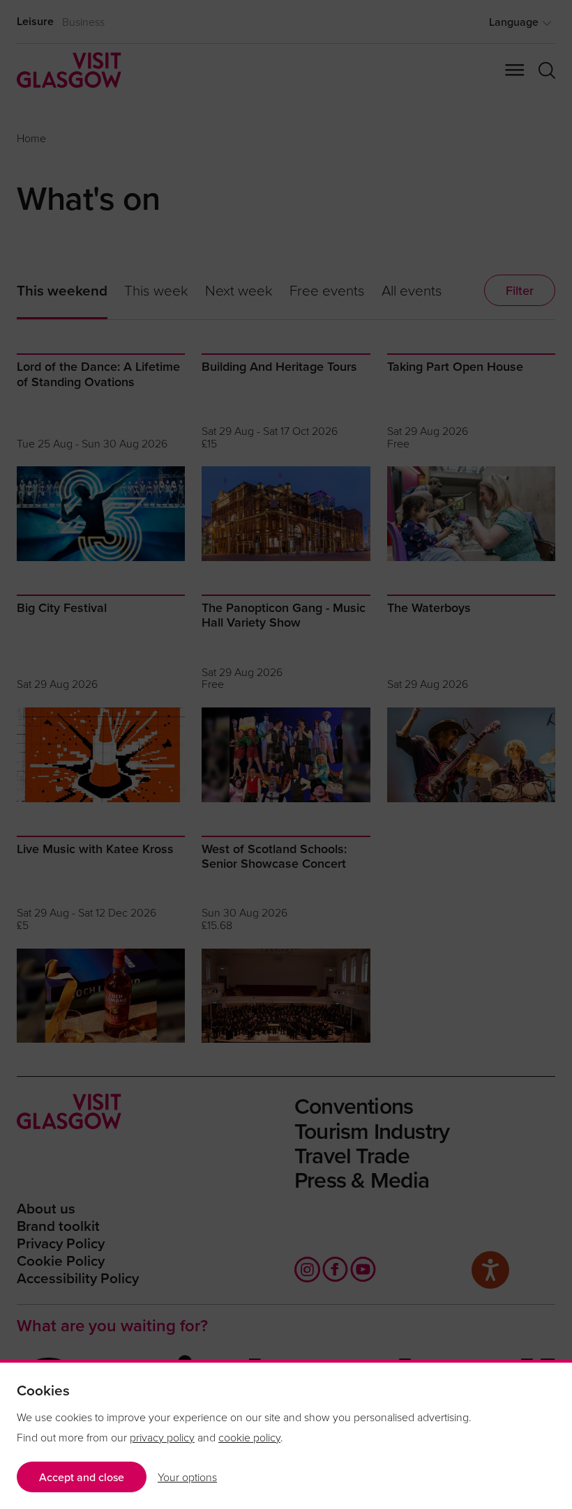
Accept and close (81, 1477)
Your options (187, 1477)
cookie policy (249, 1437)
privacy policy (162, 1437)
